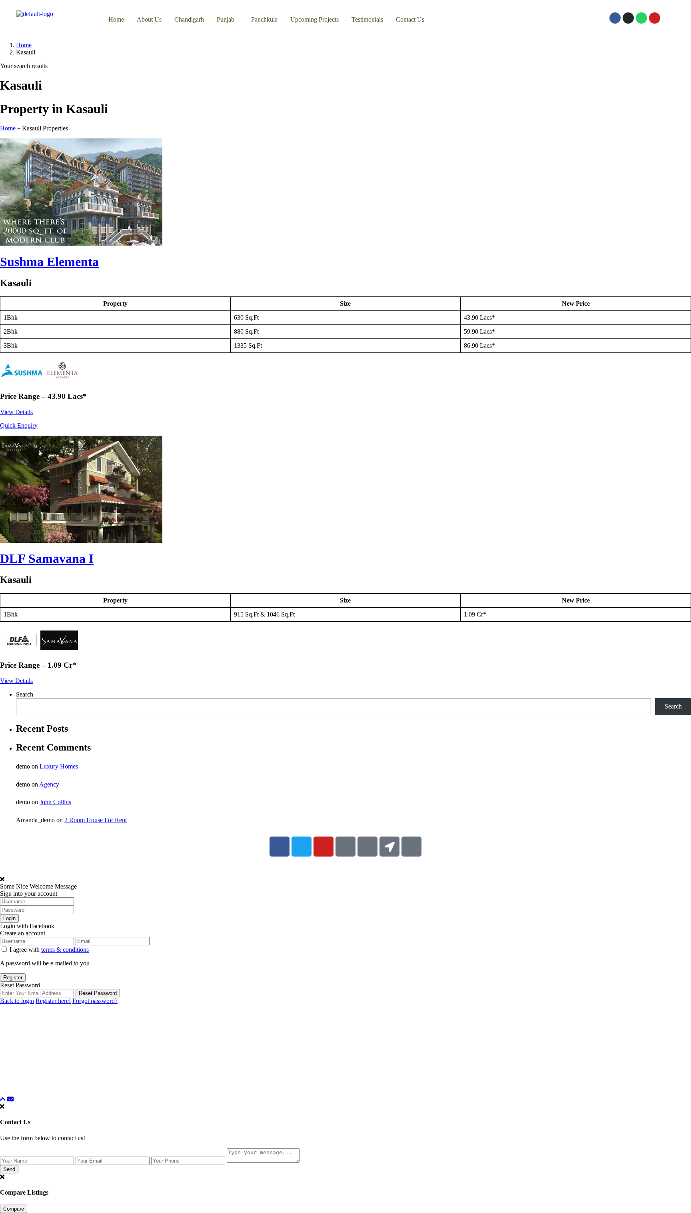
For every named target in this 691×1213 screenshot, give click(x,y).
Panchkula (264, 19)
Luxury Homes (59, 766)
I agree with (49, 949)
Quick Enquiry (19, 425)
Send (9, 1169)
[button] (228, 20)
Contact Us (410, 19)
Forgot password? (95, 1000)
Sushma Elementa (49, 261)
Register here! (53, 1000)
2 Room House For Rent (95, 820)
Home (116, 19)
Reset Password (98, 993)
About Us (149, 19)
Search (24, 694)
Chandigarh (189, 19)
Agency (49, 784)
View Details (16, 411)
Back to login (17, 1000)
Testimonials (367, 19)
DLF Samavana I (47, 558)
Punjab (225, 19)
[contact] (10, 1099)
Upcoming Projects (314, 19)
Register (12, 978)
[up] (3, 1099)
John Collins (55, 802)
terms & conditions (65, 949)
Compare (13, 1209)
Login (9, 918)
